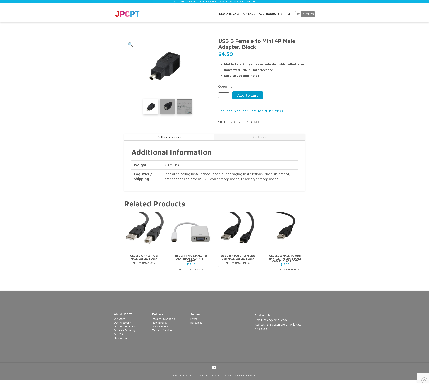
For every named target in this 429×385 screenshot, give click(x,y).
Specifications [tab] (259, 137)
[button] (130, 44)
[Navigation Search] (289, 13)
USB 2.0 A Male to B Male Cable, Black (144, 257)
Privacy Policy (160, 326)
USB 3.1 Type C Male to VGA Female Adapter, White (191, 258)
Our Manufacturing (124, 330)
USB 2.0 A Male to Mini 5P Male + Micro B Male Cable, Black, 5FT (285, 258)
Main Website (121, 338)
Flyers (193, 318)
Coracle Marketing (247, 375)
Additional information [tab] (169, 137)
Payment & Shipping (163, 318)
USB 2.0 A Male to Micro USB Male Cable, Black (238, 257)
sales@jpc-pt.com (275, 320)
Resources (196, 322)
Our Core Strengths (125, 326)
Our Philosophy (122, 322)
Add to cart (247, 95)
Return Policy (159, 322)
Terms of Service (162, 330)
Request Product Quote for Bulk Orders (250, 111)
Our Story (119, 318)
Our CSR (118, 334)
